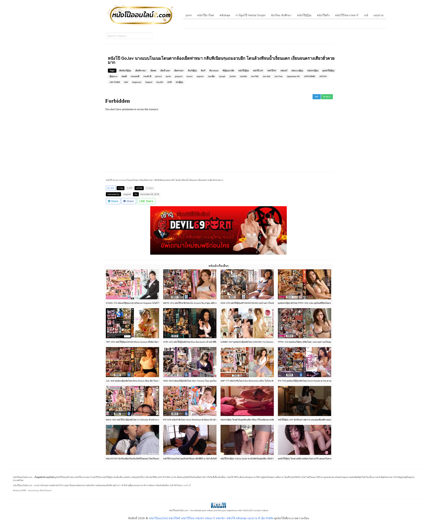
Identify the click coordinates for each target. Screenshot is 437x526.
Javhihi (243, 76)
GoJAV (159, 82)
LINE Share (146, 201)
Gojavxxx (136, 82)
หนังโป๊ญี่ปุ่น (304, 15)
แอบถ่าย (378, 15)
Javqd (222, 76)
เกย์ (366, 15)
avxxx (190, 76)
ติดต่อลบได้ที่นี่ (19, 490)
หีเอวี (203, 70)
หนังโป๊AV (271, 70)
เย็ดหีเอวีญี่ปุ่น (125, 70)
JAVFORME (309, 76)
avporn (200, 76)
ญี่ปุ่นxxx (113, 76)
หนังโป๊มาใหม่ (205, 15)
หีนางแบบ (213, 70)
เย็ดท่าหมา (179, 70)
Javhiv (232, 76)
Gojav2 (148, 82)
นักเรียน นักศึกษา (281, 15)
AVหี (169, 82)
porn (189, 15)
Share (114, 201)
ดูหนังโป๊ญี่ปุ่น (328, 70)
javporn (178, 76)
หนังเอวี (283, 70)
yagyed (127, 194)
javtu (168, 76)
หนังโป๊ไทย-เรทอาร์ (346, 15)
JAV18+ (323, 76)
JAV (126, 82)
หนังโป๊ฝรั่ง (323, 15)
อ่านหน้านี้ (185, 485)
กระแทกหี (135, 76)
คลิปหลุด (225, 15)
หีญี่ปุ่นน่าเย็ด (228, 70)
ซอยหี (124, 76)
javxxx (158, 76)
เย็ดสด (153, 70)
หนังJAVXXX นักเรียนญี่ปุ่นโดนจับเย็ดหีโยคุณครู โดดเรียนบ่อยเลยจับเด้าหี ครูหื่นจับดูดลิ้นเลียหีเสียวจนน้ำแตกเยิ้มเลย (157, 458)
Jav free (278, 76)
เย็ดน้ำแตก (165, 70)
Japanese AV (293, 76)
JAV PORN (114, 82)
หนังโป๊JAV (258, 70)
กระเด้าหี (147, 76)
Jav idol (266, 76)
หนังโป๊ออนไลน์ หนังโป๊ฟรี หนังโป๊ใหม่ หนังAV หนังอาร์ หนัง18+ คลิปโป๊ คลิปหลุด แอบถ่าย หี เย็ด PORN (211, 518)
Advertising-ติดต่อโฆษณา (40, 490)
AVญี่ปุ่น (179, 82)
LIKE (111, 188)
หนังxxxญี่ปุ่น (297, 70)
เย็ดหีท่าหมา (140, 70)
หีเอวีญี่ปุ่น (192, 70)
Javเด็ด (211, 76)
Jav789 (254, 76)
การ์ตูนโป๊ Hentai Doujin (250, 15)
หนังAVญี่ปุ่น (312, 70)
